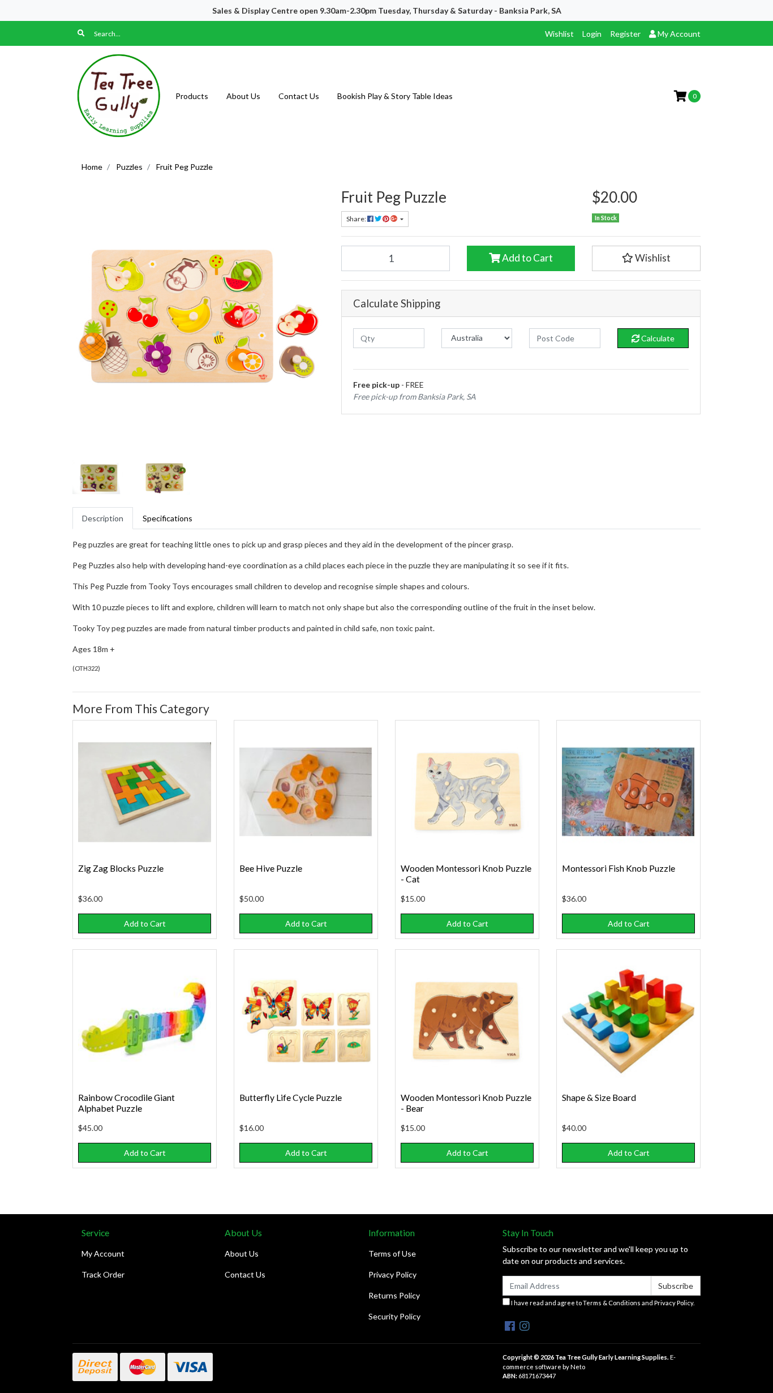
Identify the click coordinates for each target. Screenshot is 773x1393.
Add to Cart (526, 258)
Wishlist (559, 33)
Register (625, 33)
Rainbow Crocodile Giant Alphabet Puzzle (126, 1102)
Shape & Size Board (599, 1097)
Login (592, 33)
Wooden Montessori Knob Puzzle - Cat (466, 873)
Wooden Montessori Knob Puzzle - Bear (466, 1102)
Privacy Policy (392, 1274)
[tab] (102, 518)
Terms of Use (392, 1253)
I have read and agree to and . (602, 1302)
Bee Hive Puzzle (270, 868)
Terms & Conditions (612, 1302)
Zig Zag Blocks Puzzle (121, 868)
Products (191, 96)
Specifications (167, 518)
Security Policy (394, 1316)
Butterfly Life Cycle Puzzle (290, 1097)
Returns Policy (394, 1295)
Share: (356, 219)
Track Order (102, 1274)
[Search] (80, 33)
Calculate (657, 338)
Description (102, 518)
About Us (243, 96)
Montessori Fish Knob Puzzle (618, 868)
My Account (102, 1253)
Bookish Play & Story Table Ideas (395, 96)
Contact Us (298, 96)
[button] (646, 258)
